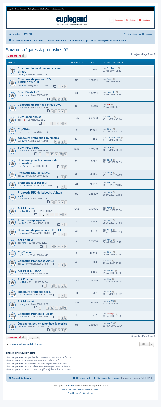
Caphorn (26, 185)
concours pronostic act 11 (34, 291)
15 (61, 308)
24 (56, 154)
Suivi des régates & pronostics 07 (37, 49)
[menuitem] (15, 33)
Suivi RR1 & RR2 (28, 147)
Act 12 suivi (25, 240)
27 (56, 214)
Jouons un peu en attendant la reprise (42, 323)
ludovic (110, 270)
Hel (108, 104)
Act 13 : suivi (26, 208)
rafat (109, 147)
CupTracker (25, 252)
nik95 (109, 172)
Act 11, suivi (26, 279)
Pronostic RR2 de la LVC (34, 172)
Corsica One (113, 137)
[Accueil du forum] (80, 17)
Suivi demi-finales (29, 116)
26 (65, 154)
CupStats (24, 129)
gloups (111, 313)
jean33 (110, 116)
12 (48, 308)
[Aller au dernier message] (119, 68)
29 (65, 214)
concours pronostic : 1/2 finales (38, 137)
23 (52, 154)
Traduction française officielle (76, 389)
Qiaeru (96, 389)
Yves (24, 85)
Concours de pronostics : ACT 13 (39, 230)
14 (56, 308)
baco (109, 160)
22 (48, 154)
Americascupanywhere (32, 220)
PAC (24, 166)
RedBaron (112, 68)
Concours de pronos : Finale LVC (39, 104)
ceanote (111, 92)
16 (65, 308)
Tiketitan (26, 211)
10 (65, 123)
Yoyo (24, 74)
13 (52, 308)
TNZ (109, 260)
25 (61, 154)
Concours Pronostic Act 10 (35, 313)
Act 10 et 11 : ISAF (29, 270)
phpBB (71, 385)
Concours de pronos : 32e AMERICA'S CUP (34, 81)
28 (61, 214)
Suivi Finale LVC (28, 92)
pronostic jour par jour (32, 182)
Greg (24, 132)
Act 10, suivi (26, 301)
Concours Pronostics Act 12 (36, 261)
